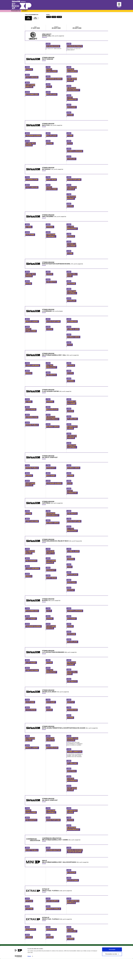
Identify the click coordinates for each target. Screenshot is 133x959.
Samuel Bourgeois (72, 70)
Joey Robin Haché (72, 80)
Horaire (24, 11)
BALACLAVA (51, 94)
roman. (28, 69)
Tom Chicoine (31, 521)
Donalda (71, 159)
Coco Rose (30, 409)
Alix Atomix (72, 880)
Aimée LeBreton (74, 751)
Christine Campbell (50, 235)
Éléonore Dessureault (73, 89)
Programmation (15, 11)
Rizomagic (30, 929)
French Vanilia (53, 909)
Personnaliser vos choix (111, 953)
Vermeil (49, 227)
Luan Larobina (32, 365)
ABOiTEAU (71, 582)
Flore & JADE (73, 329)
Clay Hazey (30, 618)
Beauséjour (52, 409)
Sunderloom (31, 179)
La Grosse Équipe (30, 552)
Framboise (72, 321)
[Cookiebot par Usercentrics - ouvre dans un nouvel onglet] (18, 956)
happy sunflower (51, 70)
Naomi (28, 283)
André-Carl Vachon (72, 739)
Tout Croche (31, 77)
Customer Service (30, 86)
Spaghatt (50, 468)
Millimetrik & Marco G (73, 902)
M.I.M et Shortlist (72, 930)
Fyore (70, 135)
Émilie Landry (31, 321)
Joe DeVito (51, 282)
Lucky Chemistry (72, 98)
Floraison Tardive (72, 188)
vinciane (71, 283)
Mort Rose (51, 179)
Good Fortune (74, 179)
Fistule (28, 901)
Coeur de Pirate (74, 46)
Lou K (48, 86)
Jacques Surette (50, 552)
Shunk (70, 115)
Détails (29, 956)
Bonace (70, 236)
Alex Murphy (52, 901)
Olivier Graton (53, 850)
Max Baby (71, 107)
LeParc (49, 143)
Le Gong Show (52, 46)
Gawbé (70, 475)
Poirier (28, 937)
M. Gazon (71, 872)
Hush (69, 483)
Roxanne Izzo (31, 94)
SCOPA (70, 206)
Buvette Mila (31, 850)
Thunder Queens (54, 79)
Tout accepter (112, 949)
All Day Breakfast (72, 228)
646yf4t (70, 590)
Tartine (29, 909)
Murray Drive (73, 337)
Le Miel (28, 227)
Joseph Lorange (74, 151)
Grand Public (31, 425)
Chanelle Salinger (71, 245)
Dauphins (29, 234)
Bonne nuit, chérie (72, 427)
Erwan (28, 373)
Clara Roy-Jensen (30, 144)
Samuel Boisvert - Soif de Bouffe (75, 851)
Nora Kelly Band (72, 275)
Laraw (49, 274)
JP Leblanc (72, 419)
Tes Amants (31, 561)
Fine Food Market (71, 198)
